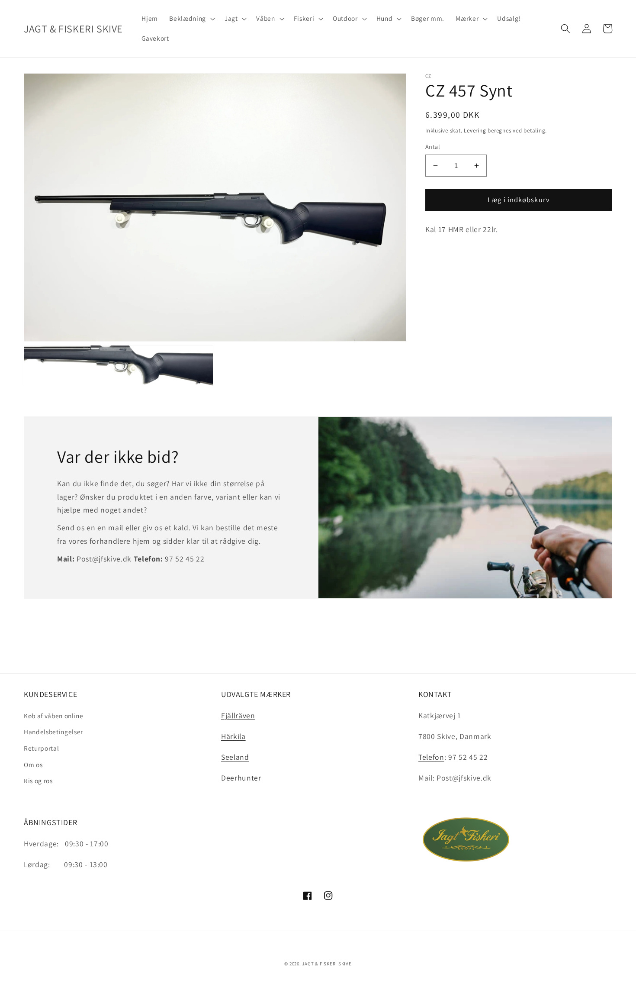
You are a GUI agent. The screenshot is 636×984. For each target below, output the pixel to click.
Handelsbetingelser (53, 731)
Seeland (235, 757)
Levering (475, 130)
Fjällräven (238, 715)
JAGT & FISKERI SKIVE (326, 964)
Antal (432, 146)
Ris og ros (38, 780)
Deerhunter (241, 778)
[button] (191, 19)
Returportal (41, 748)
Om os (33, 764)
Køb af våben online (54, 715)
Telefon (431, 757)
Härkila (233, 736)
